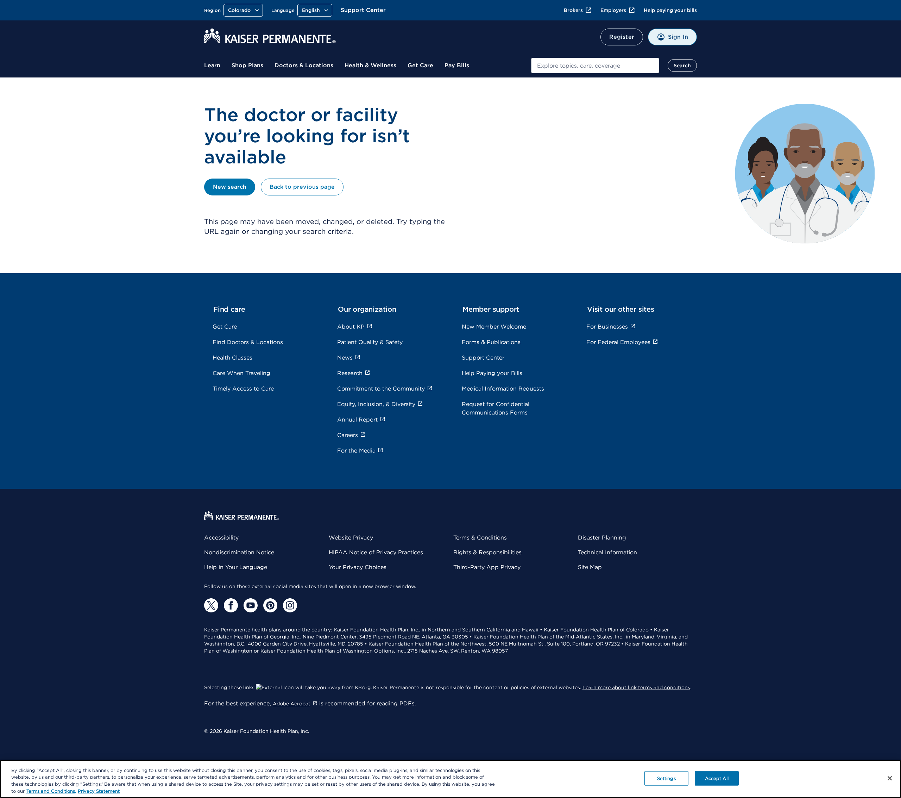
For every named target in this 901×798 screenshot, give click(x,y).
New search (229, 186)
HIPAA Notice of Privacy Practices (376, 552)
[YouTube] (251, 605)
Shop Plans (247, 65)
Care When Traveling (241, 373)
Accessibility (221, 537)
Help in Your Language (235, 567)
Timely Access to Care (243, 388)
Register (621, 36)
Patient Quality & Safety (370, 342)
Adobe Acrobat (291, 703)
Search (682, 65)
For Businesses (607, 326)
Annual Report (357, 419)
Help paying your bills (670, 10)
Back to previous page (302, 186)
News (345, 357)
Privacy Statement (99, 790)
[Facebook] (231, 605)
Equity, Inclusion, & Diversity (376, 404)
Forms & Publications (491, 342)
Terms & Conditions (480, 537)
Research (350, 373)
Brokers (573, 10)
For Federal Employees (618, 342)
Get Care (420, 65)
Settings (666, 778)
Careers (347, 435)
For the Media (356, 450)
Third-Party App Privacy (487, 567)
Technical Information (607, 552)
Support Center (363, 10)
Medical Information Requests (503, 388)
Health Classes (232, 357)
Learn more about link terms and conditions (636, 687)
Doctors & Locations (304, 65)
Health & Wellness (370, 65)
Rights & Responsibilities (487, 552)
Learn (212, 65)
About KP (351, 326)
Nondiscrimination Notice (239, 552)
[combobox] (595, 65)
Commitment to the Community (381, 388)
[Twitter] (211, 605)
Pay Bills (457, 65)
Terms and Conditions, (51, 790)
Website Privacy (351, 537)
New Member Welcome (494, 326)
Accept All (717, 778)
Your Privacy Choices (357, 567)
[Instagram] (290, 605)
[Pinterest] (270, 605)
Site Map (590, 567)
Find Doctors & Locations (248, 342)
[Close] (889, 778)
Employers (613, 10)
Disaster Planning (602, 537)
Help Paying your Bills (492, 373)
